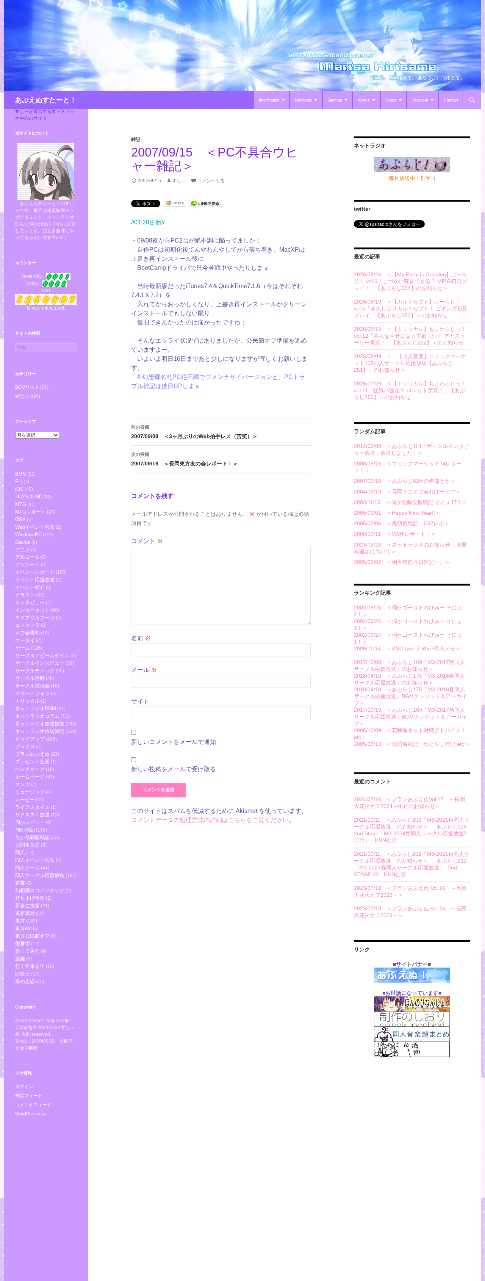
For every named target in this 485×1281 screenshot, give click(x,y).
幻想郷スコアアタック (39, 890)
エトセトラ (27, 625)
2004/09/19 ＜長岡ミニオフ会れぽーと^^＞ (407, 492)
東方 (20, 921)
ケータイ (25, 640)
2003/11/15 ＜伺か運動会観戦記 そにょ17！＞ (411, 502)
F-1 (18, 481)
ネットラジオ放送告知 (39, 724)
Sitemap (334, 100)
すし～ (179, 180)
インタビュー (30, 602)
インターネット (32, 610)
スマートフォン (32, 693)
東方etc (23, 928)
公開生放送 (27, 845)
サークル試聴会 (32, 686)
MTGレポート (30, 512)
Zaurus (22, 542)
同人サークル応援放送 (39, 875)
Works (364, 100)
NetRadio (303, 100)
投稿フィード (28, 1095)
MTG (20, 504)
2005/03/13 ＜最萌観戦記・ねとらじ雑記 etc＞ (411, 744)
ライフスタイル (32, 807)
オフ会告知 (27, 633)
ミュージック (30, 792)
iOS (19, 489)
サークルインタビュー (39, 663)
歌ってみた (27, 951)
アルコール (27, 557)
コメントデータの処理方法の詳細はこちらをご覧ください (210, 820)
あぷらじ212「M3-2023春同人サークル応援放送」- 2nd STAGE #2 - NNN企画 (410, 867)
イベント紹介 (30, 587)
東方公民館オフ (32, 936)
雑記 (135, 139)
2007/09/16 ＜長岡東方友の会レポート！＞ (184, 459)
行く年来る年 (30, 966)
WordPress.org (30, 1114)
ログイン (24, 1086)
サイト (140, 701)
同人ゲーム (27, 868)
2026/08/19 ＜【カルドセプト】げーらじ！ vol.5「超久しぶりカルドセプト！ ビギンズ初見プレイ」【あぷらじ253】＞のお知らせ (411, 308)
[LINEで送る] (205, 203)
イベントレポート (35, 572)
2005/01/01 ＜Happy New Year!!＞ (397, 513)
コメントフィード (33, 1104)
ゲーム (22, 648)
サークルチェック (35, 670)
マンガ (22, 784)
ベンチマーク (30, 769)
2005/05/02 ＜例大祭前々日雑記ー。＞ (402, 562)
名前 (141, 638)
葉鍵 (20, 959)
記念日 (22, 974)
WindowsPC (28, 534)
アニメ (22, 550)
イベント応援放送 (35, 580)
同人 (20, 852)
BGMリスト (27, 387)
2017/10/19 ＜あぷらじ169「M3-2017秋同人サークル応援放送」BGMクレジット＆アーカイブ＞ (410, 717)
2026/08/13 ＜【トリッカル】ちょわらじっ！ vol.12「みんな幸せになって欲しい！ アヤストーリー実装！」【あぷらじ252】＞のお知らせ (410, 336)
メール (144, 670)
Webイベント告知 (35, 527)
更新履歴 (25, 913)
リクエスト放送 (32, 814)
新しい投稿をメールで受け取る (173, 769)
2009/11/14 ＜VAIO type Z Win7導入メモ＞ (407, 648)
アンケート (27, 564)
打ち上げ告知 (30, 898)
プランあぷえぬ (32, 754)
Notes (390, 100)
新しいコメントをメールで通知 (173, 742)
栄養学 (22, 943)
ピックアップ (30, 739)
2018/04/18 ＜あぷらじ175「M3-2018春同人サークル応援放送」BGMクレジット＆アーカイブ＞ (410, 696)
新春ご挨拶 (27, 905)
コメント (147, 541)
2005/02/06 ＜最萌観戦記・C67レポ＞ (401, 523)
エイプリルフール (35, 617)
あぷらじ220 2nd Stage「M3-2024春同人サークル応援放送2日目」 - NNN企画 (410, 833)
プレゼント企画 (32, 761)
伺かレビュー (30, 822)
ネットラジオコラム (37, 716)
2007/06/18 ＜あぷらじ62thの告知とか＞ (404, 481)
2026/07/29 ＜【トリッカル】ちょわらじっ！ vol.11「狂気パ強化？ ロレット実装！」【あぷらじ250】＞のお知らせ (410, 390)
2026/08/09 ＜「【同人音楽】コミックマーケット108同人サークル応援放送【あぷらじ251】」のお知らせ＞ (410, 363)
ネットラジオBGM (35, 708)
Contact (451, 100)
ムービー (25, 799)
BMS (20, 474)
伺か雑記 (25, 830)
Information (269, 100)
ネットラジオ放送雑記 (39, 731)
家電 (20, 883)
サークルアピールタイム (42, 655)
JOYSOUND (28, 497)
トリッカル (27, 701)
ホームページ (30, 777)
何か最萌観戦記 (32, 837)
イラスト (25, 595)
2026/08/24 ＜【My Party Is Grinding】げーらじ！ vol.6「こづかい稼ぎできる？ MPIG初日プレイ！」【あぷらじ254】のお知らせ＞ (410, 281)
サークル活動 (30, 678)
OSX (20, 519)
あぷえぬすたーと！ (46, 100)
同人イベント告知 (35, 860)
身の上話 (25, 981)
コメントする (211, 180)
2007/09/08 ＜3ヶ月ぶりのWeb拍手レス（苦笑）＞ (194, 431)
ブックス (25, 746)
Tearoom (420, 100)
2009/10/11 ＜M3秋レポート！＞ (395, 534)
